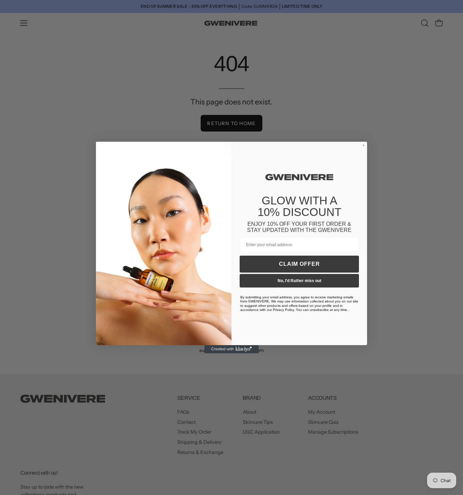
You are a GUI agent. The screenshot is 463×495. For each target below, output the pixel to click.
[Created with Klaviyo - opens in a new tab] (231, 349)
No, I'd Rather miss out (299, 280)
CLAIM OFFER (299, 264)
